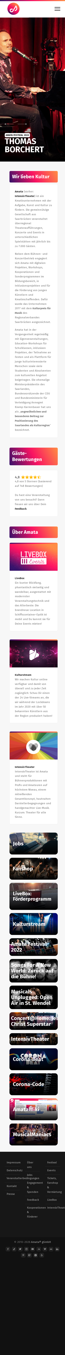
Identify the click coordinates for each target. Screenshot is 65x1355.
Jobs (29, 1175)
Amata (19, 191)
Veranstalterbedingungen (12, 1178)
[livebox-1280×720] (34, 557)
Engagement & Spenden (32, 1187)
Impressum (12, 1162)
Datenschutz (12, 1170)
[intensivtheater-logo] (34, 746)
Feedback (21, 508)
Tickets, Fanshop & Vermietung (53, 1185)
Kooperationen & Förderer (32, 1212)
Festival (52, 1162)
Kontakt (12, 1186)
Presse (11, 1194)
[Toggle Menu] (57, 9)
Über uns (30, 1165)
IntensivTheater (25, 196)
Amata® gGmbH (41, 1242)
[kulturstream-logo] (34, 653)
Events (51, 1170)
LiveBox (52, 1199)
